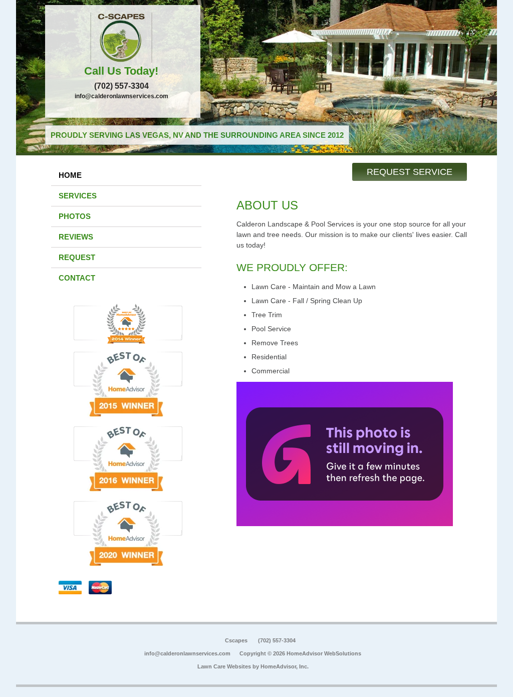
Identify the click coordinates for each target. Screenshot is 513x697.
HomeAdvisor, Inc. (285, 666)
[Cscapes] (122, 38)
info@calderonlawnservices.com (121, 96)
